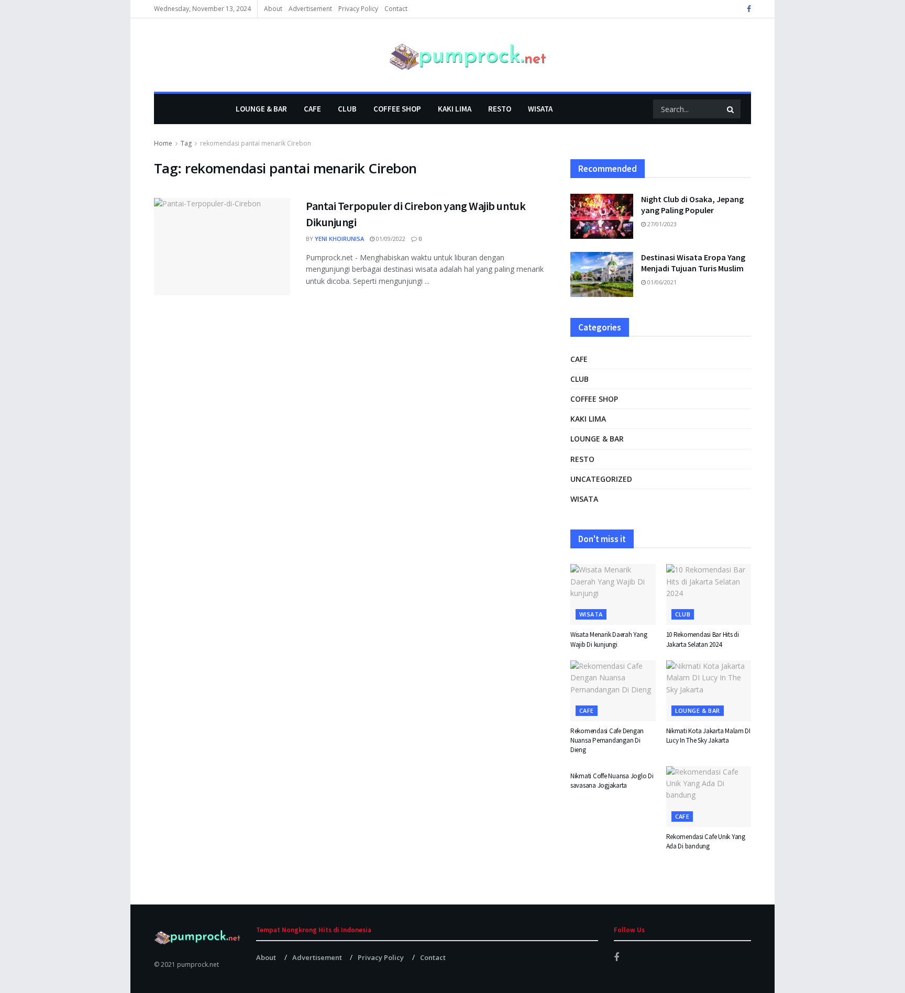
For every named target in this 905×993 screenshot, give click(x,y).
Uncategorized (601, 479)
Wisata (540, 109)
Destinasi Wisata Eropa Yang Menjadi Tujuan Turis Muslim (693, 262)
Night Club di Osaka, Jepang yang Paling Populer (692, 204)
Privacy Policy (358, 8)
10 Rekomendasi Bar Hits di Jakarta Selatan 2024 (702, 639)
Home (163, 143)
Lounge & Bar (261, 109)
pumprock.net (198, 964)
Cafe (312, 109)
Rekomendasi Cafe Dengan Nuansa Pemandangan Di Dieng (607, 740)
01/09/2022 (389, 238)
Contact (395, 8)
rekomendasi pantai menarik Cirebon (255, 143)
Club (347, 109)
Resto (499, 109)
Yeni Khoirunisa (339, 238)
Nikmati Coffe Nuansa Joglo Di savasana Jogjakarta (611, 780)
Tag (186, 143)
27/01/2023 (661, 224)
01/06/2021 (661, 282)
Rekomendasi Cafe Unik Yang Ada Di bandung (705, 841)
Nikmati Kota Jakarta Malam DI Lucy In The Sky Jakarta (708, 735)
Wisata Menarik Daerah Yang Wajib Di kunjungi (608, 639)
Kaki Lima (454, 109)
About (273, 8)
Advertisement (310, 8)
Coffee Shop (397, 109)
